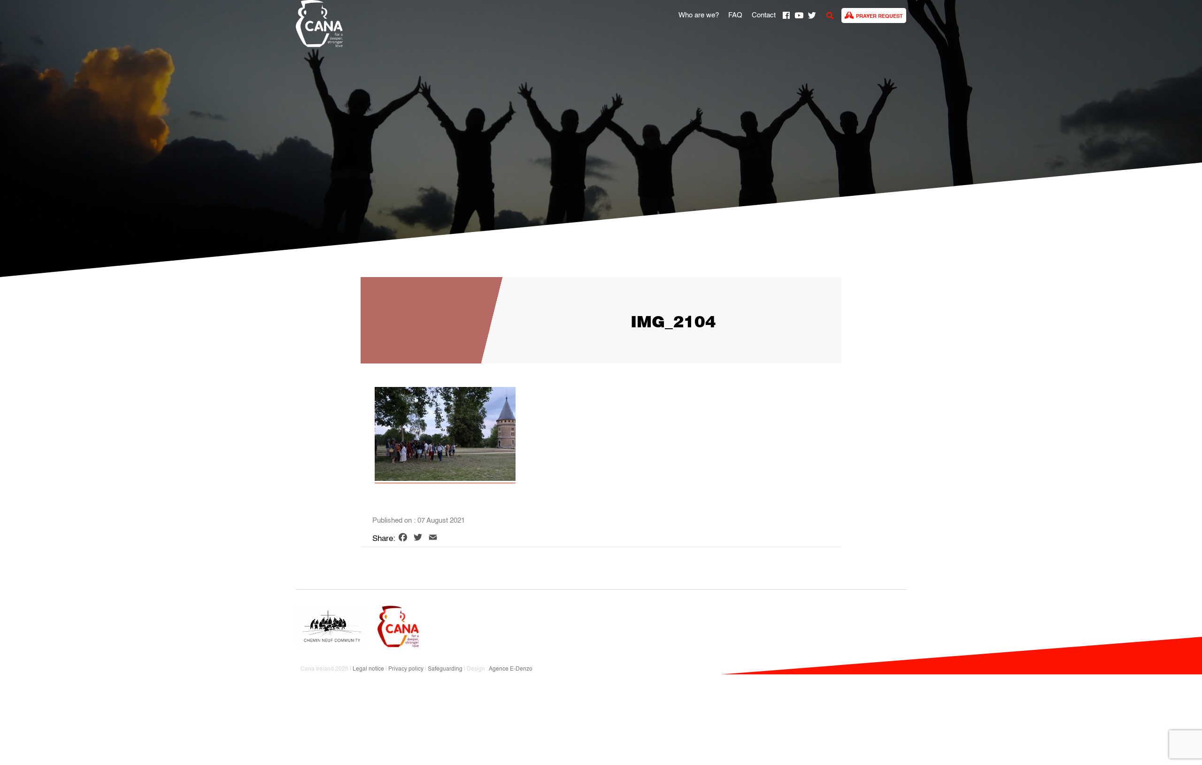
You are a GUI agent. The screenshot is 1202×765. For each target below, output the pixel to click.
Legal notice (368, 669)
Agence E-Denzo (510, 669)
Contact (764, 15)
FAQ (735, 15)
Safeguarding (445, 669)
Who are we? (698, 15)
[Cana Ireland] (317, 25)
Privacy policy (406, 669)
